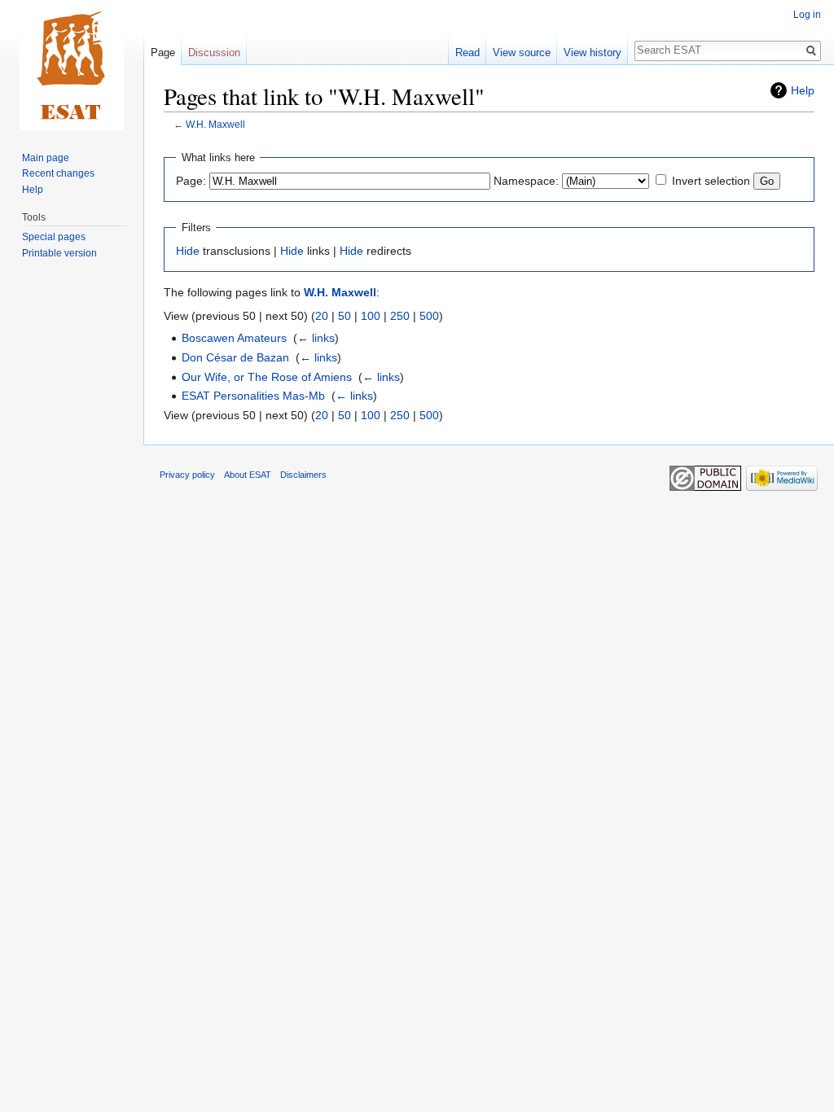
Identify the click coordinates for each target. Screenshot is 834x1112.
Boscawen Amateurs (234, 337)
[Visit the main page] (72, 65)
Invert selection (711, 180)
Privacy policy (187, 474)
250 (400, 315)
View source (522, 52)
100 (370, 315)
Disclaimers (303, 474)
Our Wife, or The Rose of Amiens (267, 376)
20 (321, 315)
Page (163, 52)
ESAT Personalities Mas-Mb (253, 395)
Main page (45, 158)
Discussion (214, 52)
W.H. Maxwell (215, 124)
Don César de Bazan (235, 357)
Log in (807, 14)
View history (592, 52)
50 (344, 315)
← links (316, 337)
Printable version (59, 253)
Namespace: (526, 180)
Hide (188, 250)
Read (467, 52)
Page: (191, 180)
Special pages (54, 237)
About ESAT (247, 474)
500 (429, 315)
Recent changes (58, 173)
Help (802, 90)
